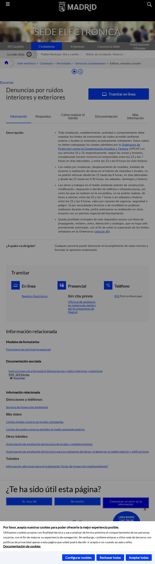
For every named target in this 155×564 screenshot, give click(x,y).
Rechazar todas (110, 557)
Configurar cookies (78, 557)
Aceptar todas (139, 557)
